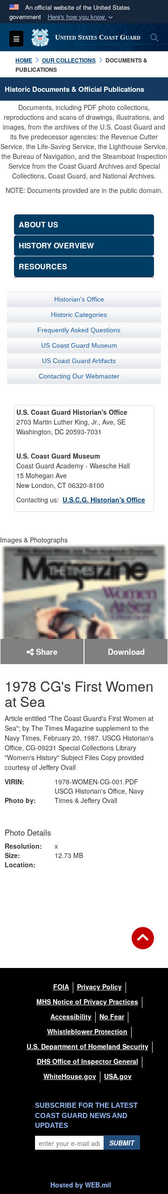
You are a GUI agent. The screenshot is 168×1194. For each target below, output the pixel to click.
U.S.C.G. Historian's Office (104, 499)
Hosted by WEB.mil (80, 1184)
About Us (38, 224)
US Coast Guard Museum (79, 345)
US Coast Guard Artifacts (79, 360)
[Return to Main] (143, 943)
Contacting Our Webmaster (79, 376)
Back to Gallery (84, 895)
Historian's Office (79, 299)
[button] (81, 17)
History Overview (56, 245)
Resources (43, 266)
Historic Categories (79, 314)
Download (126, 651)
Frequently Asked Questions (78, 330)
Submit (121, 1142)
